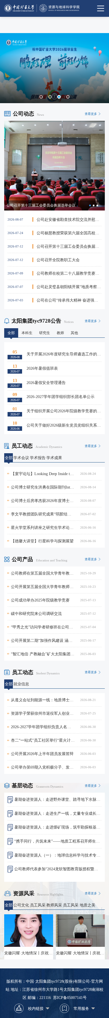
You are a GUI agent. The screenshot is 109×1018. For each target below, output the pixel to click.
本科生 (27, 333)
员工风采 (38, 905)
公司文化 (21, 905)
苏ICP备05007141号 (70, 997)
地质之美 (87, 905)
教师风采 (54, 905)
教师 (60, 333)
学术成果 (54, 457)
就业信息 (21, 684)
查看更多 (91, 113)
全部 (11, 333)
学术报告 (38, 457)
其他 (74, 333)
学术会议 (21, 457)
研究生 (44, 333)
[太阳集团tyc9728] (54, 8)
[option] (54, 165)
